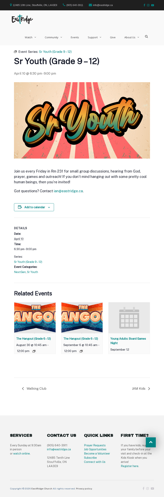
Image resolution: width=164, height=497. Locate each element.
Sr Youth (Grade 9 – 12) (28, 261)
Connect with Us (94, 461)
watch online (21, 453)
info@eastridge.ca (59, 449)
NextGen (20, 272)
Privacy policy (84, 488)
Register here (129, 466)
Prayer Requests (95, 445)
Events (75, 37)
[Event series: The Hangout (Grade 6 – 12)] (34, 351)
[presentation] (35, 317)
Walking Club (36, 388)
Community (51, 37)
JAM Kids (139, 388)
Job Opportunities (95, 449)
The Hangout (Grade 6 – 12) (33, 338)
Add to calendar (34, 207)
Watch (28, 37)
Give (113, 37)
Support (93, 37)
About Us (129, 37)
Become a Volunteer (97, 453)
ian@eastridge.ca (68, 191)
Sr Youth (32, 272)
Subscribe (90, 457)
